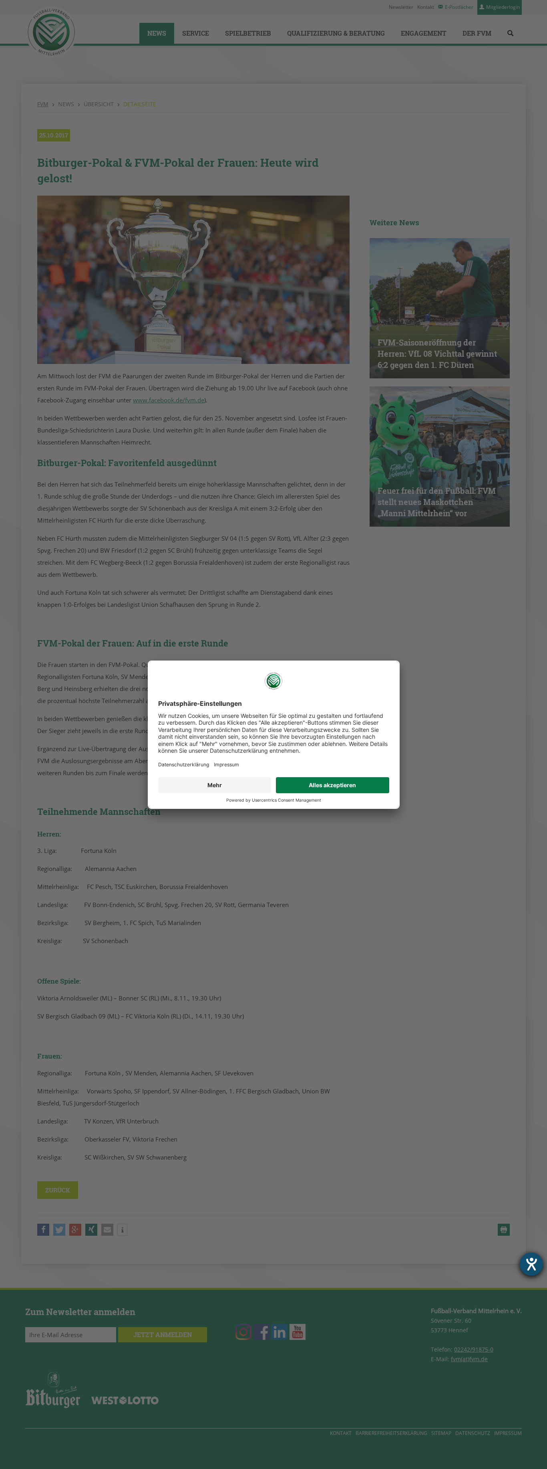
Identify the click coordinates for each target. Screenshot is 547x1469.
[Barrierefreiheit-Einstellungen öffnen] (531, 1264)
